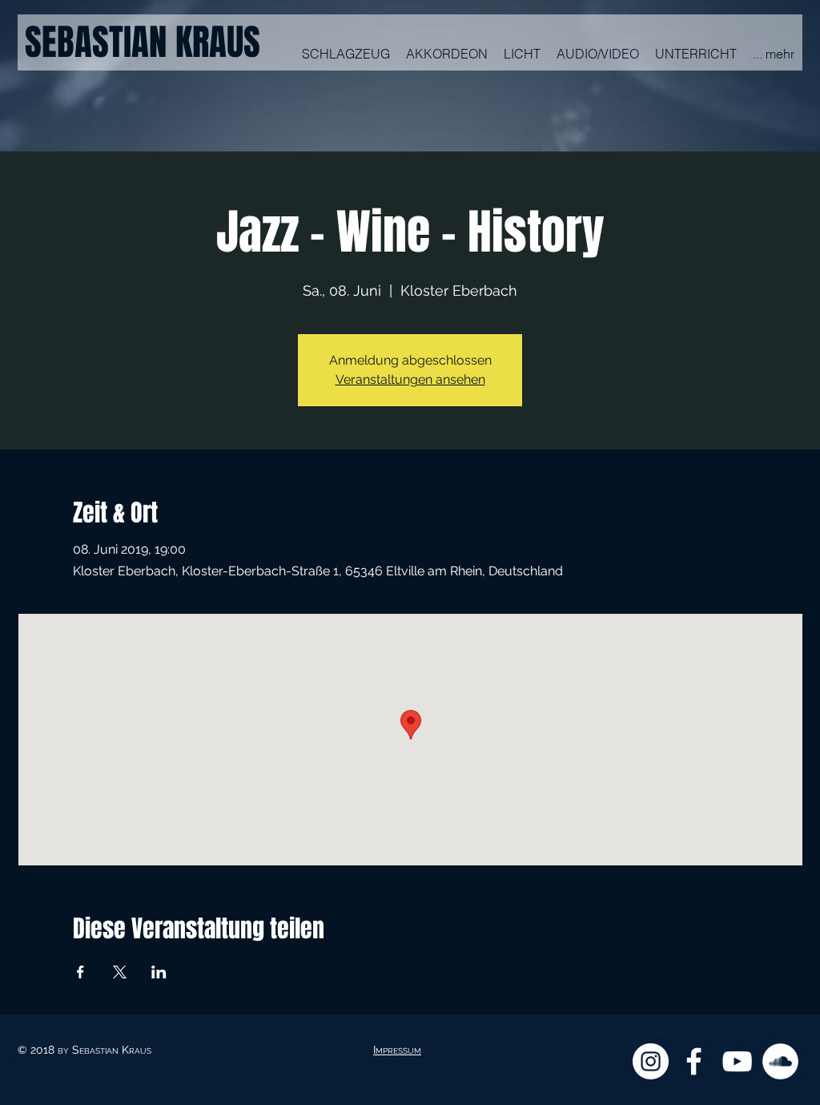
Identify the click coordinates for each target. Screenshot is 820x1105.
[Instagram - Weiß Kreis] (651, 1061)
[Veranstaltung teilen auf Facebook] (80, 972)
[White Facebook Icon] (694, 1061)
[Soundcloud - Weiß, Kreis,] (780, 1061)
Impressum (397, 1049)
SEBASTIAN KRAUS (142, 42)
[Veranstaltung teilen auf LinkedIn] (159, 972)
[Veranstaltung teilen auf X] (119, 972)
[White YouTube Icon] (737, 1061)
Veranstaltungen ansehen (410, 379)
